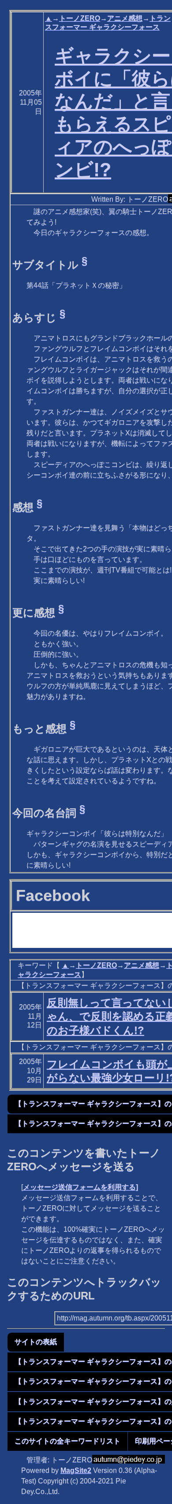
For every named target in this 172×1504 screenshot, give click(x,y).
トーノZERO (79, 18)
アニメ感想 (124, 18)
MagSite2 (75, 1470)
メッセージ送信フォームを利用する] (80, 1187)
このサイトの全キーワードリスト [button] (67, 1441)
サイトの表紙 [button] (36, 1341)
